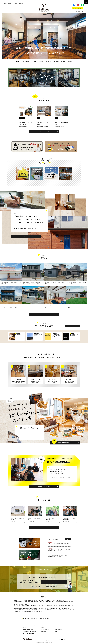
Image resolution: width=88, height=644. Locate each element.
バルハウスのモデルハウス (45, 629)
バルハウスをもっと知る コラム (59, 627)
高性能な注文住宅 (26, 627)
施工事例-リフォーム (44, 625)
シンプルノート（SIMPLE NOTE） (29, 633)
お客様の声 (41, 61)
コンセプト (25, 622)
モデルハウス (48, 61)
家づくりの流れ (43, 631)
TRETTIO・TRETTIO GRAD (28, 629)
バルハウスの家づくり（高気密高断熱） (30, 625)
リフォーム (63, 61)
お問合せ (55, 631)
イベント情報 (56, 61)
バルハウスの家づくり (26, 61)
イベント (55, 625)
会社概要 (70, 61)
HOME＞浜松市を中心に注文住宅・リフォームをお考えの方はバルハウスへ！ (36, 618)
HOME (17, 61)
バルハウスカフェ (44, 622)
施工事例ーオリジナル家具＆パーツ (46, 627)
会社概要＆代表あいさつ (58, 629)
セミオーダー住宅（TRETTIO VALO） (29, 631)
